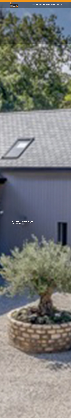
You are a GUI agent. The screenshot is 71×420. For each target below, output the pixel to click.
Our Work (48, 4)
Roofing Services (34, 4)
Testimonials (53, 4)
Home (29, 4)
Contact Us (59, 4)
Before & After (42, 4)
